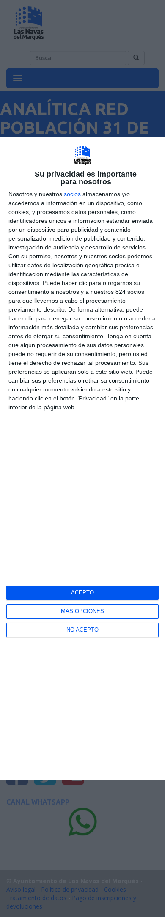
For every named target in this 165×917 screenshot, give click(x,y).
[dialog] (82, 458)
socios (72, 194)
